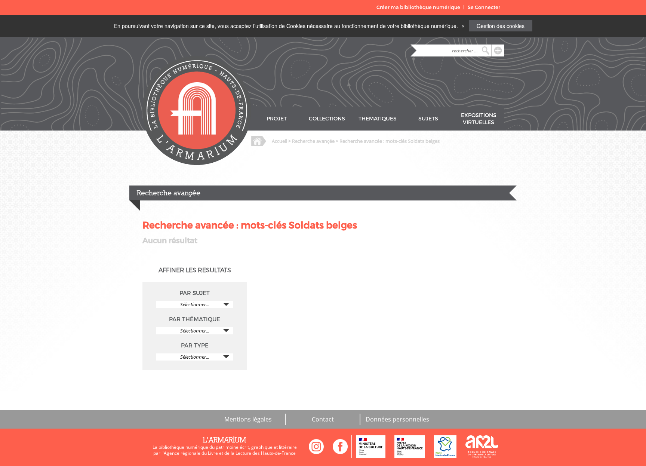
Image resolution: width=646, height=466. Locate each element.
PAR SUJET (194, 293)
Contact (323, 419)
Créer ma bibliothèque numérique (418, 7)
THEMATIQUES (378, 118)
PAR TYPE (195, 345)
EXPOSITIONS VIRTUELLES (478, 119)
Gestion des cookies (501, 26)
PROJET (277, 118)
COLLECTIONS (327, 118)
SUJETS (428, 118)
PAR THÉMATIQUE (194, 319)
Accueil (279, 141)
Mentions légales (248, 419)
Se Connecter (484, 7)
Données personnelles (397, 419)
